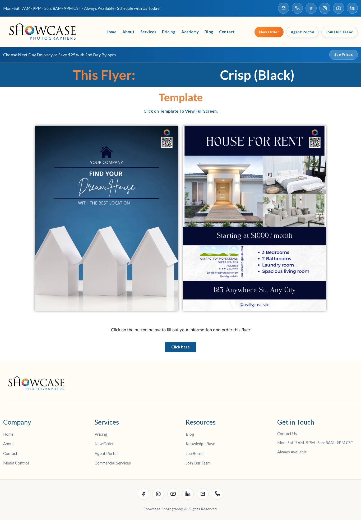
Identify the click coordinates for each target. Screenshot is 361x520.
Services (148, 31)
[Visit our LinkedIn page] (352, 8)
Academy (190, 31)
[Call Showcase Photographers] (297, 8)
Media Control (16, 463)
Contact (227, 31)
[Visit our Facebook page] (311, 8)
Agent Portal (302, 32)
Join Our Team (198, 463)
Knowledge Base (200, 443)
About (128, 31)
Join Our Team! (339, 32)
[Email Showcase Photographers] (283, 8)
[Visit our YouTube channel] (338, 8)
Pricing (168, 31)
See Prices (343, 54)
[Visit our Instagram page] (324, 8)
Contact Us (287, 433)
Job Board (194, 453)
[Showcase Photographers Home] (44, 31)
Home (111, 31)
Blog (209, 31)
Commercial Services (113, 463)
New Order (269, 32)
